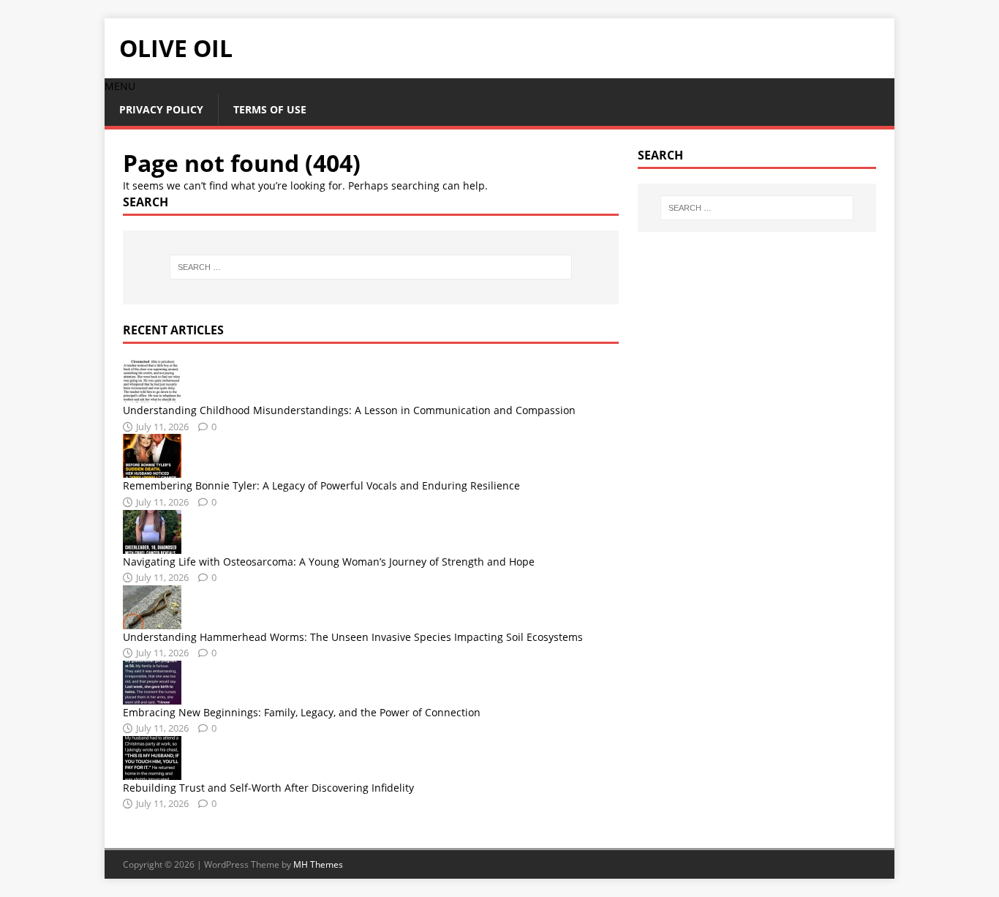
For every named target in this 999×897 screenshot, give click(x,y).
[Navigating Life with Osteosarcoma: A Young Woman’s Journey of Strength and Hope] (152, 545)
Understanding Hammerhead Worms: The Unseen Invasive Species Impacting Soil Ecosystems (353, 637)
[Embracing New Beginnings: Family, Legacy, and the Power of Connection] (152, 696)
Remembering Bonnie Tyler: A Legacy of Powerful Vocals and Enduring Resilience (321, 485)
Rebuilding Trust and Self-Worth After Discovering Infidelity (268, 788)
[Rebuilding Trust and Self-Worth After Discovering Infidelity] (152, 771)
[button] (120, 86)
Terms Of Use (269, 109)
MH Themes (318, 864)
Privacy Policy (161, 109)
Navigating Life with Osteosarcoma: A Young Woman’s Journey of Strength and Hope (329, 561)
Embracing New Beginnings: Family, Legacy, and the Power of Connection (301, 712)
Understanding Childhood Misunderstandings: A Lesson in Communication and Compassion (349, 410)
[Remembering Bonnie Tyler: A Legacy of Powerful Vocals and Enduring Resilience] (152, 469)
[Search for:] (371, 267)
